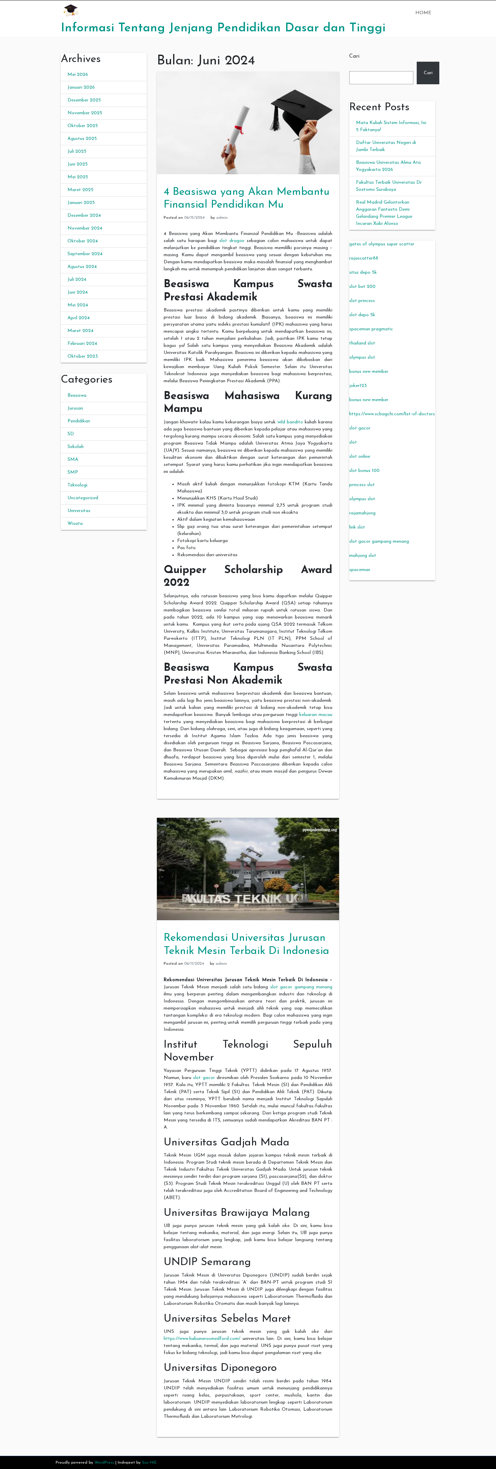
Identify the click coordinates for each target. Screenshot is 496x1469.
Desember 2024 (84, 215)
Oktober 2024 (82, 241)
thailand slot (362, 343)
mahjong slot (362, 555)
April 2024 (78, 318)
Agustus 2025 (82, 138)
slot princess (362, 300)
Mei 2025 (77, 177)
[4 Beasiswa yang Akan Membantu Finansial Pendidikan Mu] (248, 122)
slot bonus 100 (364, 470)
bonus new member (368, 371)
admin (222, 218)
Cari (354, 56)
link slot (357, 527)
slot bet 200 (362, 286)
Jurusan (75, 408)
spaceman (359, 569)
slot (353, 442)
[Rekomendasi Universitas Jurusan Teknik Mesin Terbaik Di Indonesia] (248, 868)
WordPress (104, 1463)
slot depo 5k (362, 315)
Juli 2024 (76, 279)
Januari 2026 (81, 87)
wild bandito (290, 422)
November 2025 (84, 113)
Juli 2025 (76, 151)
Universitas (78, 510)
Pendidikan (78, 421)
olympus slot (362, 357)
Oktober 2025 (82, 125)
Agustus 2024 (82, 266)
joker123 (358, 385)
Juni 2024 (77, 292)
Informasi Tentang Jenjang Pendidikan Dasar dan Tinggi (223, 28)
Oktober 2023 (82, 356)
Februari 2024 (82, 343)
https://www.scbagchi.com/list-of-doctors (392, 414)
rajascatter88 (363, 258)
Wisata (75, 523)
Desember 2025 (84, 100)
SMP (72, 472)
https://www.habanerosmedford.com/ (202, 1338)
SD (70, 434)
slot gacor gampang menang (301, 987)
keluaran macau (315, 714)
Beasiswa (76, 395)
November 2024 (84, 228)
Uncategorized (82, 498)
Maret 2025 (80, 189)
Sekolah (75, 446)
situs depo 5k (363, 272)
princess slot (362, 484)
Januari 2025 (81, 202)
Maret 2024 (80, 330)
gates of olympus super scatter (381, 244)
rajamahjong (362, 513)
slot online (359, 456)
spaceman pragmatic (371, 329)
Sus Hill (149, 1463)
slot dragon (231, 240)
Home (423, 13)
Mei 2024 (77, 305)
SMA (72, 459)
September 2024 (85, 254)
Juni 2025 (77, 164)
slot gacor (204, 1077)
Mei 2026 (77, 74)
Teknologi (77, 485)
